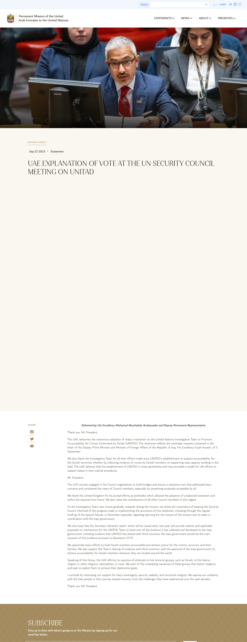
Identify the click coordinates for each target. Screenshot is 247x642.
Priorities (225, 18)
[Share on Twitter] (32, 439)
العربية (215, 4)
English (223, 4)
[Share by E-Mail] (32, 446)
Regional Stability (37, 142)
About (204, 18)
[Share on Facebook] (32, 432)
